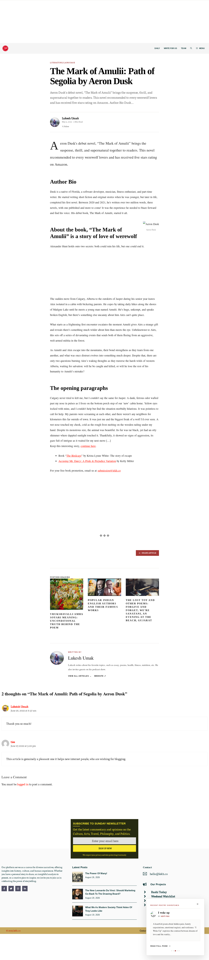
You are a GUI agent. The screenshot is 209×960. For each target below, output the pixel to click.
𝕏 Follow (65, 126)
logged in (22, 784)
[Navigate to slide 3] (175, 950)
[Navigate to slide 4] (177, 950)
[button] (191, 48)
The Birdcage (73, 455)
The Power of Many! (96, 873)
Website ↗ (100, 676)
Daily (157, 48)
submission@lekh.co (109, 470)
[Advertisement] (92, 21)
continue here (88, 446)
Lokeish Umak (19, 706)
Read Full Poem (159, 946)
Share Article (149, 553)
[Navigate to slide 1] (171, 950)
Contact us (145, 930)
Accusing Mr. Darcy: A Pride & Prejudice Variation (87, 461)
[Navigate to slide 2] (173, 950)
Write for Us (170, 48)
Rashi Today (159, 892)
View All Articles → (79, 676)
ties (13, 742)
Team (183, 48)
